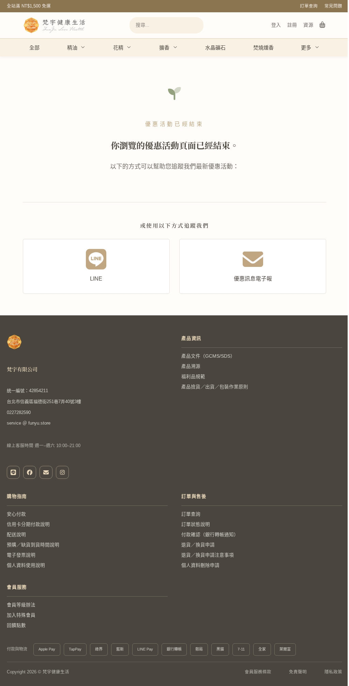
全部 (34, 48)
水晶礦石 (215, 48)
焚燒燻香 (263, 48)
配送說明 (16, 534)
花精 (118, 47)
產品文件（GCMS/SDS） (208, 356)
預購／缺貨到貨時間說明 (33, 544)
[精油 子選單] (83, 47)
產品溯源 (190, 366)
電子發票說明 (21, 555)
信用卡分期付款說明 (28, 524)
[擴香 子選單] (175, 47)
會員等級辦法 (21, 605)
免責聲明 (298, 672)
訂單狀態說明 (195, 524)
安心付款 (16, 514)
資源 (308, 25)
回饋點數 (16, 625)
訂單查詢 (309, 6)
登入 (276, 25)
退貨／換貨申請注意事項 (207, 555)
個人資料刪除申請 (200, 565)
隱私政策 (333, 672)
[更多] (317, 47)
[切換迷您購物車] (322, 25)
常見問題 (333, 6)
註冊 (292, 25)
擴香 (164, 47)
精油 (72, 47)
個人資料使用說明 (26, 565)
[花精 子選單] (129, 47)
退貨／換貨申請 (198, 544)
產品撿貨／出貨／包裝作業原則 (214, 386)
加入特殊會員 (21, 615)
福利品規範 (193, 376)
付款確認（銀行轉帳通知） (210, 534)
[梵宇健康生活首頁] (14, 341)
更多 (306, 47)
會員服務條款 (258, 672)
